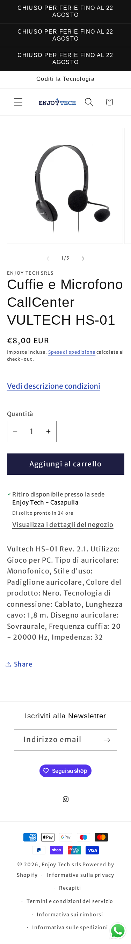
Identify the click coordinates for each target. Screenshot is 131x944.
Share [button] (23, 664)
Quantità (20, 414)
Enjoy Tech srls (62, 864)
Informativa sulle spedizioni (70, 927)
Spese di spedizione (71, 352)
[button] (18, 102)
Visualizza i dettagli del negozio (63, 525)
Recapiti (70, 888)
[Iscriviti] (107, 740)
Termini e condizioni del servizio (70, 901)
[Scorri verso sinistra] (48, 258)
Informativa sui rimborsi (70, 914)
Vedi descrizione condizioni (53, 386)
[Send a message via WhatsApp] (118, 931)
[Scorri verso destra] (83, 258)
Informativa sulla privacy (80, 875)
